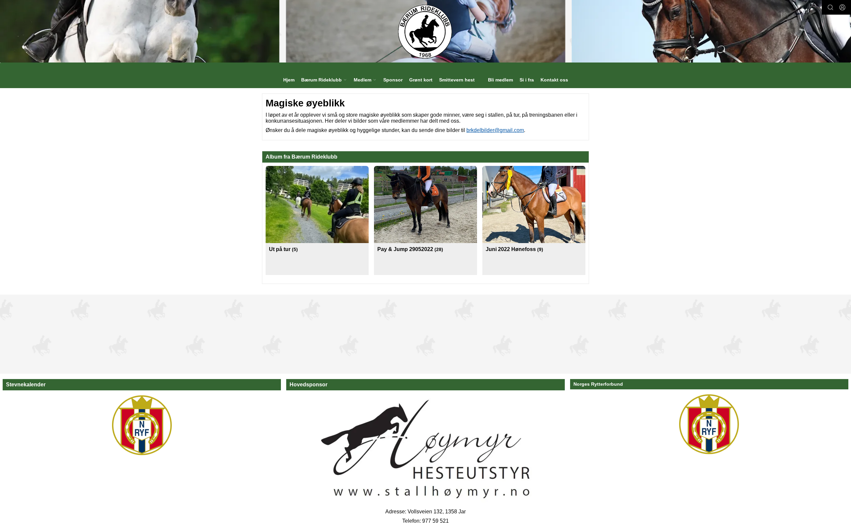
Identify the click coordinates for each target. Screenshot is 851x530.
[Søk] (830, 7)
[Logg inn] (842, 7)
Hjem (289, 79)
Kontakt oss (554, 79)
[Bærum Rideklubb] (425, 31)
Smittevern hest (457, 79)
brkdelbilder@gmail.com (495, 130)
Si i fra (527, 79)
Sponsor (393, 79)
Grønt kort (420, 79)
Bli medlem (500, 79)
